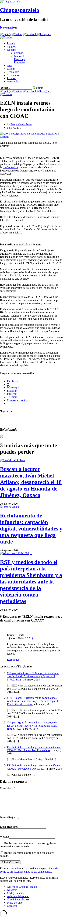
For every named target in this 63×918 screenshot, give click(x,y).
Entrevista (19, 62)
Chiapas (18, 52)
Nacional (19, 56)
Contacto (12, 905)
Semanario (13, 75)
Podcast (11, 78)
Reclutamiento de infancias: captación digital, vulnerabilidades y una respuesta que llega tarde (31, 528)
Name (9, 817)
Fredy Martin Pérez (21, 124)
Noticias (11, 49)
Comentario (7, 788)
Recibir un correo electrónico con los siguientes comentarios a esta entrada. (28, 845)
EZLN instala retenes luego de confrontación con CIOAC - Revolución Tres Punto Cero (34, 749)
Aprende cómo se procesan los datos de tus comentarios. (29, 870)
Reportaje (19, 59)
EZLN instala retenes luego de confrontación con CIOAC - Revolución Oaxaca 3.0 (34, 767)
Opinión (11, 46)
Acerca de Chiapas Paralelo (22, 886)
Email (9, 826)
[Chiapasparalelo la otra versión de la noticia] (31, 1)
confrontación (10, 167)
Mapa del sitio (15, 902)
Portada (11, 43)
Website (4, 836)
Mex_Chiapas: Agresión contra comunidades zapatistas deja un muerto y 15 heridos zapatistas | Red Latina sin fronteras (34, 701)
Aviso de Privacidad (18, 896)
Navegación (8, 27)
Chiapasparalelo (19, 10)
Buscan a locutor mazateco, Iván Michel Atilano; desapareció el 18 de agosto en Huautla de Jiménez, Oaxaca (31, 482)
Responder (13, 659)
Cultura (11, 68)
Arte (9, 65)
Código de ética (15, 893)
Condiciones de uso (18, 899)
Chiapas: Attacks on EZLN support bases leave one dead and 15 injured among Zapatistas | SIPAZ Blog (33, 676)
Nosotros (12, 889)
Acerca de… (14, 81)
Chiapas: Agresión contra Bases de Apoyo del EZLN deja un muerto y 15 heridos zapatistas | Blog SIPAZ (32, 725)
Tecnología (13, 71)
